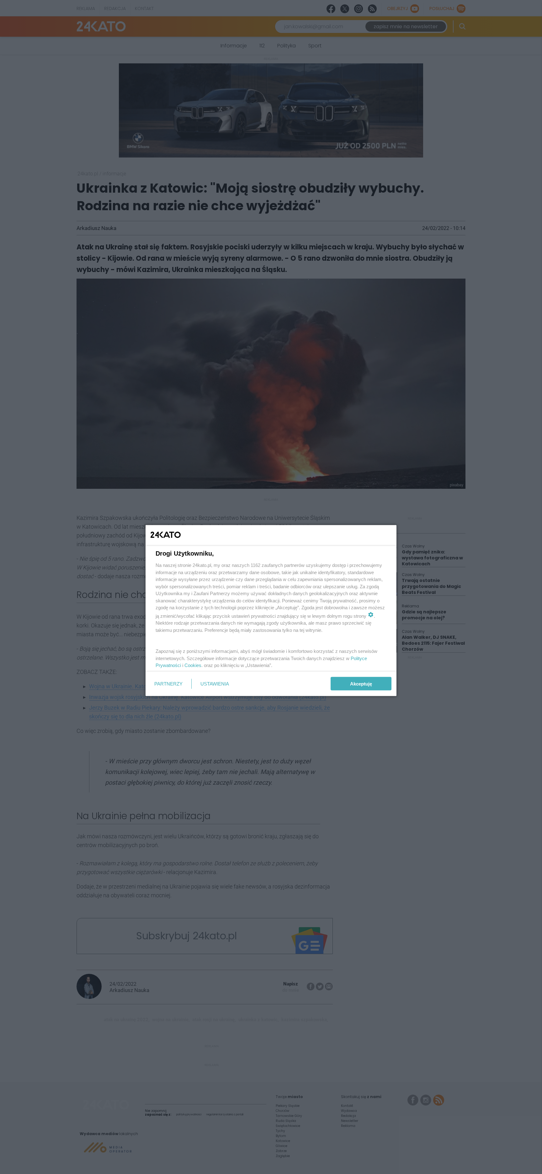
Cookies (192, 665)
